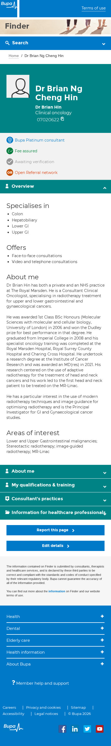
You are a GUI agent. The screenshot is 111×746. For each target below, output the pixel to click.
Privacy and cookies (43, 707)
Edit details (53, 545)
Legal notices (46, 713)
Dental (13, 628)
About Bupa (18, 664)
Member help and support (42, 683)
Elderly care (18, 640)
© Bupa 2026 (79, 713)
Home (14, 55)
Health (13, 616)
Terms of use (94, 8)
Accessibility (13, 713)
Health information (25, 652)
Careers (9, 707)
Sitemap (78, 707)
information (56, 591)
